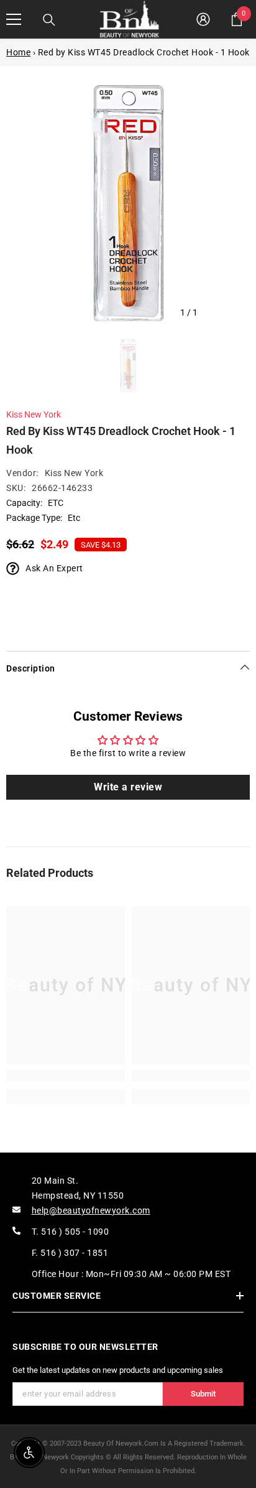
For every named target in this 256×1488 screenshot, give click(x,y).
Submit (203, 1393)
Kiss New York (33, 414)
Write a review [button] (128, 787)
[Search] (49, 19)
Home (18, 52)
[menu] (13, 19)
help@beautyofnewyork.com (91, 1210)
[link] (65, 1075)
